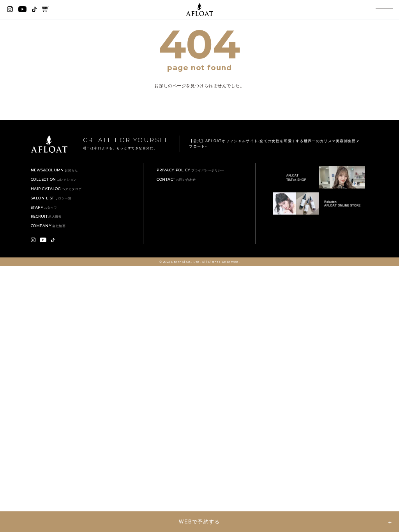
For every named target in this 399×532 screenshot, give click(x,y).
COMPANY (48, 226)
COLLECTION (54, 179)
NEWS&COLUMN (54, 170)
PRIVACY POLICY (190, 170)
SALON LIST (51, 198)
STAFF (44, 207)
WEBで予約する (199, 522)
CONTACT (176, 179)
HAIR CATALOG (56, 189)
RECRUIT (46, 216)
